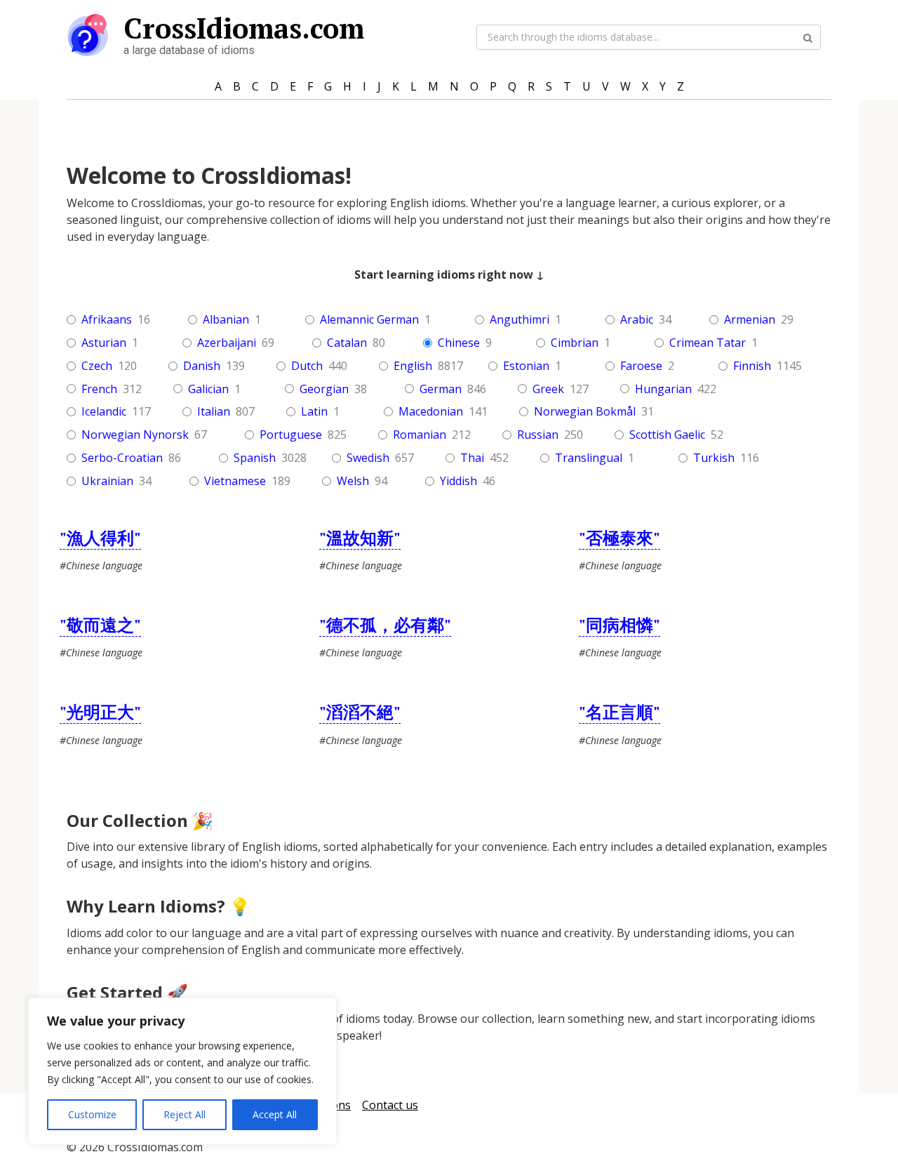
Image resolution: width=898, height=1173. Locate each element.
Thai (472, 458)
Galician (208, 389)
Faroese (641, 366)
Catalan (347, 343)
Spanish (255, 458)
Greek (548, 389)
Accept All (275, 1114)
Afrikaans (106, 319)
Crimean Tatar (707, 343)
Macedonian (430, 411)
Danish (201, 366)
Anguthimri (519, 319)
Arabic (636, 319)
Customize (92, 1114)
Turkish (714, 458)
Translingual (588, 458)
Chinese (459, 343)
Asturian (103, 343)
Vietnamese (235, 481)
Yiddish (458, 481)
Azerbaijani (226, 343)
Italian (213, 411)
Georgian (324, 389)
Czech (96, 366)
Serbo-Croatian (122, 458)
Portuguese (291, 435)
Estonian (526, 366)
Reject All (184, 1114)
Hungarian (663, 389)
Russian (537, 435)
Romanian (419, 435)
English (413, 366)
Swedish (368, 458)
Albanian (226, 319)
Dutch (307, 366)
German (441, 389)
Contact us (390, 1105)
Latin (314, 411)
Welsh (353, 481)
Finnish (752, 366)
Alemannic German (369, 319)
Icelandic (103, 411)
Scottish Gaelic (667, 435)
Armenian (749, 319)
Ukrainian (107, 481)
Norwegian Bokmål (585, 411)
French (99, 389)
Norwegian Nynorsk (135, 435)
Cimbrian (574, 343)
